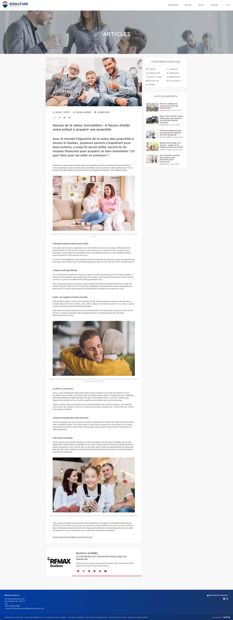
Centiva (226, 617)
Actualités (153, 81)
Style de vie (174, 81)
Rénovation (174, 77)
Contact (215, 5)
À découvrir (154, 73)
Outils (201, 5)
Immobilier (174, 73)
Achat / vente (62, 112)
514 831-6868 (14, 606)
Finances (173, 69)
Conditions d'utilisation (117, 617)
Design (151, 84)
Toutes (151, 69)
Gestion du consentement (138, 617)
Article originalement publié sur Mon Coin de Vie (72, 537)
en (228, 5)
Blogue (188, 5)
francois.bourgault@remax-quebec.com (28, 608)
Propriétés (173, 5)
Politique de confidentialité (96, 617)
